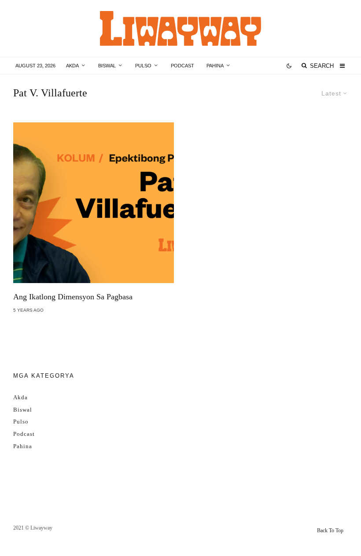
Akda (72, 65)
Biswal (107, 65)
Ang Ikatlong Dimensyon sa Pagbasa (73, 296)
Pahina (215, 65)
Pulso (143, 65)
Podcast (182, 65)
